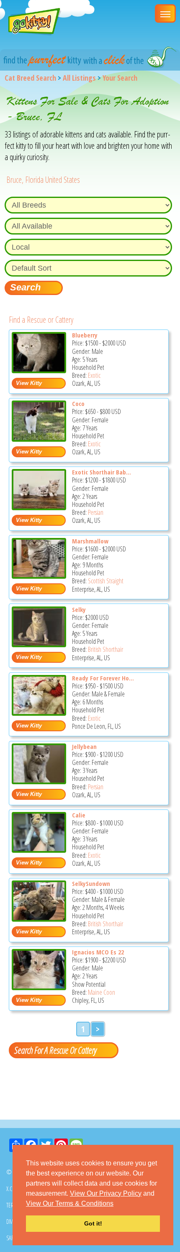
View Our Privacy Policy (105, 1193)
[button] (116, 1204)
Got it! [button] (93, 1223)
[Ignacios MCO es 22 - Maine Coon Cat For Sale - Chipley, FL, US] (39, 987)
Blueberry (85, 335)
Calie (78, 815)
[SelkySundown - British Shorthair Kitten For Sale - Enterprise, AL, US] (39, 918)
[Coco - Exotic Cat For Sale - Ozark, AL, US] (39, 438)
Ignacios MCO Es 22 (98, 952)
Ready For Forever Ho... (103, 678)
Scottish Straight (105, 580)
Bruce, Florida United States (43, 179)
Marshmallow (90, 541)
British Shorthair (105, 649)
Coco (78, 403)
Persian (95, 512)
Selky (79, 609)
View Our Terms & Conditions (69, 1203)
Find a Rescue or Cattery (41, 319)
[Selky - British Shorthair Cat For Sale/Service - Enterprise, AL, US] (39, 644)
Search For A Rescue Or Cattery (55, 1050)
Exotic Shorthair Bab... (101, 472)
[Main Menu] (165, 13)
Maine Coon (101, 992)
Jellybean (84, 746)
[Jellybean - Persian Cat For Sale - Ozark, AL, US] (39, 781)
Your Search (120, 78)
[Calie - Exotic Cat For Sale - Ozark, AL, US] (39, 849)
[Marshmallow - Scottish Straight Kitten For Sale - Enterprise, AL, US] (39, 575)
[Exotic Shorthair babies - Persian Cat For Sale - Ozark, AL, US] (39, 507)
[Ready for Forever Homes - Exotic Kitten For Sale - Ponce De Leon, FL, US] (39, 712)
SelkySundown (91, 883)
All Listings (79, 78)
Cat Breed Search (30, 78)
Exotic (94, 375)
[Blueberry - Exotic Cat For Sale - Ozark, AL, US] (39, 370)
